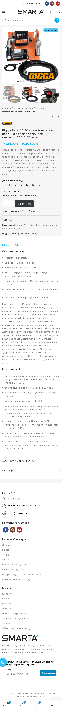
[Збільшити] (7, 79)
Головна (6, 108)
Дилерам (7, 608)
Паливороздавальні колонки (18, 111)
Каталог (6, 598)
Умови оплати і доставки (15, 618)
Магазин (18, 108)
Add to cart (24, 203)
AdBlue (6, 559)
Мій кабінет (8, 603)
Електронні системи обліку (16, 579)
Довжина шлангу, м (13, 180)
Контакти (7, 594)
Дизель (29, 108)
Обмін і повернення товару (16, 628)
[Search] (56, 20)
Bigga (16, 228)
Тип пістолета (10, 191)
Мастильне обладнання (14, 564)
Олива (5, 554)
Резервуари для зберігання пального (21, 574)
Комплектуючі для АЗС (14, 569)
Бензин (6, 550)
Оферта (6, 623)
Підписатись (48, 673)
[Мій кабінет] (58, 11)
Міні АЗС (40, 108)
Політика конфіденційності (16, 613)
